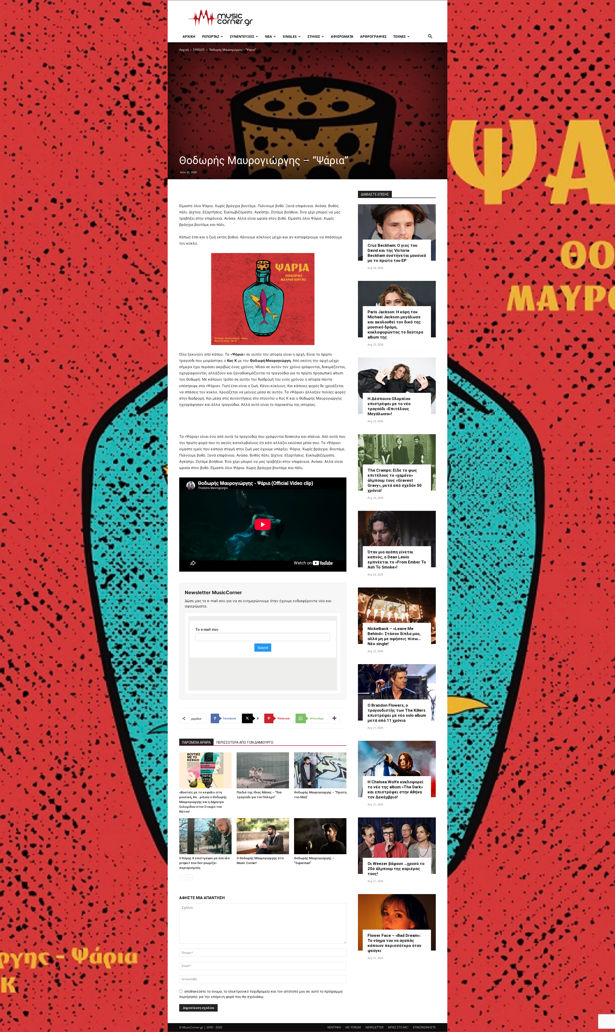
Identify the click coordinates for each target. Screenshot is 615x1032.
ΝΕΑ (268, 36)
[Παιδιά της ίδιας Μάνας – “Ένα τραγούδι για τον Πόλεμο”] (263, 770)
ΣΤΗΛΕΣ (314, 36)
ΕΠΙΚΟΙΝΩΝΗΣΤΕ (424, 1027)
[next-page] (190, 877)
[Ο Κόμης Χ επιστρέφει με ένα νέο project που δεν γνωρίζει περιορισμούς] (205, 836)
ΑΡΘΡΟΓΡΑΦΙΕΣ (373, 36)
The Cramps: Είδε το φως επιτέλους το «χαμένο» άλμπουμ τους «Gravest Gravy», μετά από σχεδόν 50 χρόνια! (395, 480)
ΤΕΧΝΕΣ (399, 36)
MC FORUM (353, 1027)
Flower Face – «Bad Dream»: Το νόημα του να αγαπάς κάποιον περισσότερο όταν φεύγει (394, 943)
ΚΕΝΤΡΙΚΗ (334, 1027)
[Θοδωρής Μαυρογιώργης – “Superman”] (320, 836)
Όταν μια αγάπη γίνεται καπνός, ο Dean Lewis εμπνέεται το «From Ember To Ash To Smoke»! (397, 559)
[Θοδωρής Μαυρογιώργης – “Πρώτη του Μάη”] (320, 770)
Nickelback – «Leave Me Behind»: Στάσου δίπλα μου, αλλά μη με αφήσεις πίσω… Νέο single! (394, 636)
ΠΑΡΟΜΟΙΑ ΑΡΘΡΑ (196, 742)
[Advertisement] (348, 18)
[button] (430, 37)
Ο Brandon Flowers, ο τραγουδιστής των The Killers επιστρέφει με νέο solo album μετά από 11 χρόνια (397, 713)
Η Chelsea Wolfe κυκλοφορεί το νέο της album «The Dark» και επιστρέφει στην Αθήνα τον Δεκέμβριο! (396, 789)
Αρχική (184, 50)
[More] (334, 718)
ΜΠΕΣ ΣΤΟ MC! (398, 1027)
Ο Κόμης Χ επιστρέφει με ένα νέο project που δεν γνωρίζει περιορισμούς (204, 863)
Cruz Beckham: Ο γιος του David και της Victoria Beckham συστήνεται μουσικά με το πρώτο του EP (397, 253)
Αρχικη (189, 36)
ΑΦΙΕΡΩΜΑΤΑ (342, 36)
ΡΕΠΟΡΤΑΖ (210, 36)
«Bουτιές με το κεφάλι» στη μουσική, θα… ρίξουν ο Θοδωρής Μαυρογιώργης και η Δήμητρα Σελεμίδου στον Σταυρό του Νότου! (203, 802)
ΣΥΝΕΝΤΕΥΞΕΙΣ (242, 36)
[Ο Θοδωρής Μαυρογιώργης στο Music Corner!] (263, 836)
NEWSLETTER (374, 1027)
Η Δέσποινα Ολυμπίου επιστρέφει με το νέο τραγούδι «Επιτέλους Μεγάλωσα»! (389, 406)
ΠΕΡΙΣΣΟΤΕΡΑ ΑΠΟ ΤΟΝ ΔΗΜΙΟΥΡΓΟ (244, 742)
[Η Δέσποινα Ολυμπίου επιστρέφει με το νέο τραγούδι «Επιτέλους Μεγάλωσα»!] (397, 386)
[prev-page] (182, 877)
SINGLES (290, 36)
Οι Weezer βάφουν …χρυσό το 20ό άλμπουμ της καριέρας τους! (396, 868)
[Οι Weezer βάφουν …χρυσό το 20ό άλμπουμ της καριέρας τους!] (397, 845)
